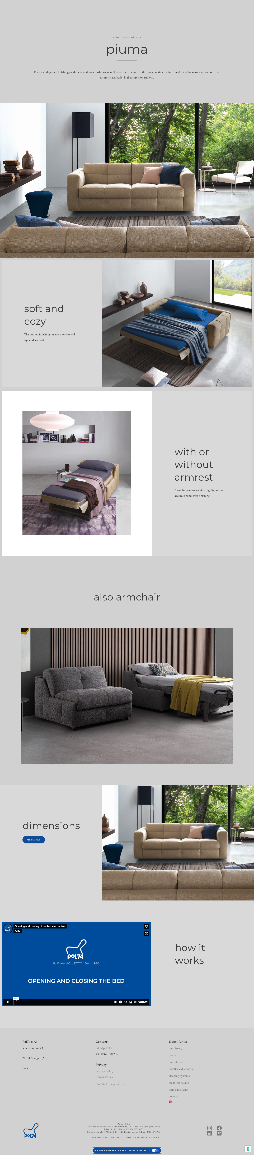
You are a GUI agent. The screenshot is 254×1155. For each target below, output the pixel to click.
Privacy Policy (105, 1071)
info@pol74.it (104, 1048)
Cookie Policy (104, 1077)
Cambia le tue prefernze (110, 1084)
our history (175, 1048)
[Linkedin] (209, 1133)
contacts (174, 1096)
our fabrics (175, 1062)
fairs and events (178, 1090)
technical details (179, 1083)
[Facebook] (219, 1128)
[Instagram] (209, 1128)
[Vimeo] (219, 1133)
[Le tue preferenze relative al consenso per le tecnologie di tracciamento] (248, 1149)
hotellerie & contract (181, 1069)
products (174, 1055)
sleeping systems (179, 1076)
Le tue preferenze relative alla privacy (122, 1150)
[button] (79, 537)
